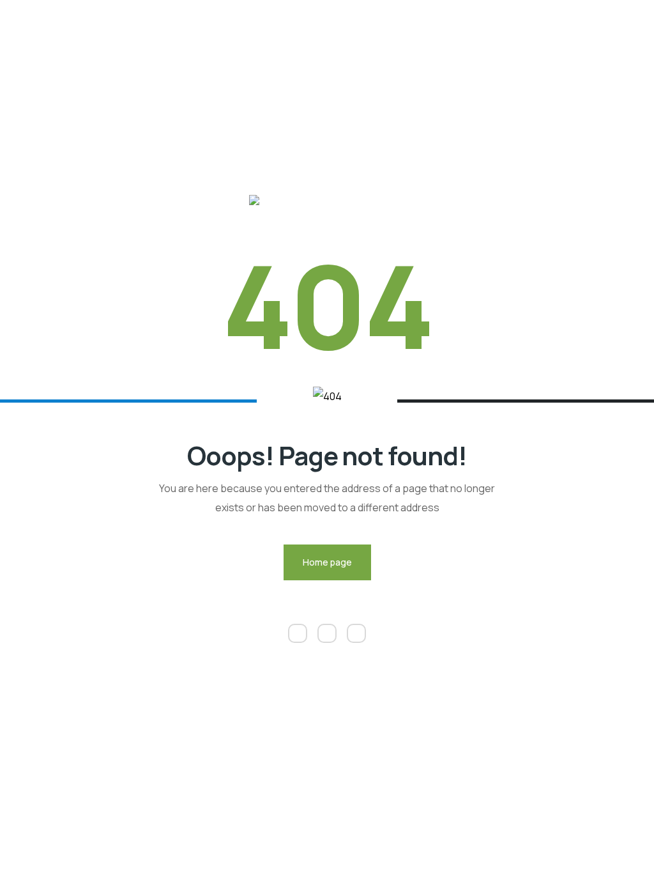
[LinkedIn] (297, 633)
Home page (327, 562)
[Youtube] (356, 633)
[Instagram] (327, 633)
